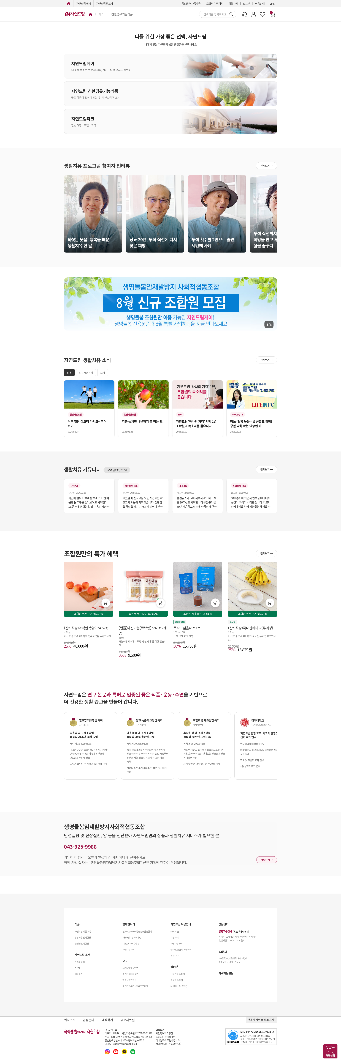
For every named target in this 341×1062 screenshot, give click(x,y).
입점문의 (88, 1019)
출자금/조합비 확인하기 (180, 949)
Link (272, 3)
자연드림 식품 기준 (83, 931)
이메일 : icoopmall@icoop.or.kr (121, 1043)
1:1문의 (222, 951)
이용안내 (259, 3)
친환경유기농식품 (122, 14)
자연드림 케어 (83, 3)
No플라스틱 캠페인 (178, 986)
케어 (101, 14)
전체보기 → (266, 166)
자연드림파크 (128, 949)
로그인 (246, 3)
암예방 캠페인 (176, 980)
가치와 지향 (80, 962)
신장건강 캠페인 (177, 974)
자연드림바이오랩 (130, 974)
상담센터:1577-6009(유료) (168, 1043)
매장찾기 (78, 974)
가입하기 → (267, 859)
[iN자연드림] (69, 3)
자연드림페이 (176, 943)
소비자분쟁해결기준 (165, 1037)
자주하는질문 (225, 973)
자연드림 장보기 (104, 3)
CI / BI (77, 968)
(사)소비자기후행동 (131, 943)
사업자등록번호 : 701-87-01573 (137, 1033)
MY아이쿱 (174, 931)
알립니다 (174, 955)
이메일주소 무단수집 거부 (168, 1040)
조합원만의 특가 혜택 (91, 553)
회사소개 (69, 1019)
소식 (102, 372)
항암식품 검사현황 (83, 937)
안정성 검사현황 (82, 943)
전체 (69, 372)
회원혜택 (174, 937)
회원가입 (233, 3)
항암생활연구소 (129, 980)
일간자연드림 (86, 372)
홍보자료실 (127, 1019)
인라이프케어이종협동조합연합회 (137, 931)
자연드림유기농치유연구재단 (135, 986)
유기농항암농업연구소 (132, 968)
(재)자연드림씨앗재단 (132, 937)
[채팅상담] (330, 1051)
